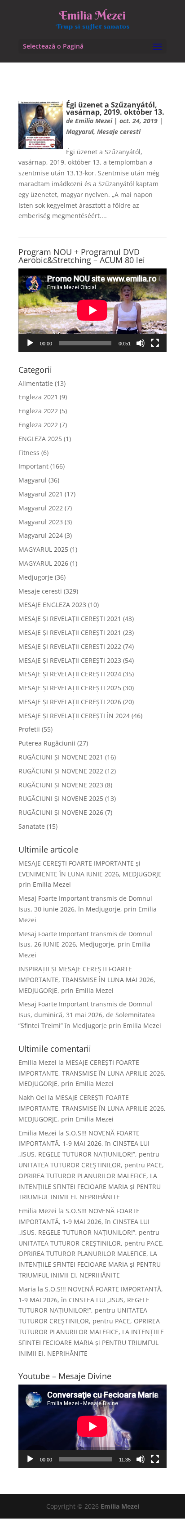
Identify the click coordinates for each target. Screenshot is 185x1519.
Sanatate (31, 826)
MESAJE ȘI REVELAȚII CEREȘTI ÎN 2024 (74, 715)
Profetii (29, 729)
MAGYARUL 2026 (43, 563)
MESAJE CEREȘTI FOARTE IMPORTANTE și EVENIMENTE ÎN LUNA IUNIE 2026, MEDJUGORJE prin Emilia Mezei (90, 874)
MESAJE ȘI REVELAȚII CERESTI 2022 (69, 646)
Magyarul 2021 (40, 494)
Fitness (29, 452)
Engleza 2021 (38, 397)
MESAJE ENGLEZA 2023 (52, 604)
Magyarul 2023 (40, 522)
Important (33, 466)
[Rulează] (30, 343)
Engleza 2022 (38, 411)
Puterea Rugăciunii (46, 743)
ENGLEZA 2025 (40, 438)
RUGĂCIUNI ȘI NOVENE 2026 (60, 812)
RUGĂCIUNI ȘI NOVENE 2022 (60, 771)
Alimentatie (35, 383)
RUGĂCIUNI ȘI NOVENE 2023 (60, 785)
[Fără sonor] (140, 343)
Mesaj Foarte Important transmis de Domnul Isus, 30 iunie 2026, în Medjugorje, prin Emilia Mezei (87, 909)
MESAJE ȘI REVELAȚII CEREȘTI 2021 (69, 618)
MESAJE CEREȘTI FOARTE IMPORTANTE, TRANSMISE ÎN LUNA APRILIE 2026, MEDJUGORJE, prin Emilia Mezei (92, 1073)
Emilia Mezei (93, 120)
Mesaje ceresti (119, 131)
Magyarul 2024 (40, 535)
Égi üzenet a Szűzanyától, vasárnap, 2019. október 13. (115, 108)
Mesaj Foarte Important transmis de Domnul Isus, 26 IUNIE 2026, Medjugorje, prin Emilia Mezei (85, 944)
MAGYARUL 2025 (43, 549)
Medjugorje (35, 577)
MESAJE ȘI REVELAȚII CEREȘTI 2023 (69, 660)
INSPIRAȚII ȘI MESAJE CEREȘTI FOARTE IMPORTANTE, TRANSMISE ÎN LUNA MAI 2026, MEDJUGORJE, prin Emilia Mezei (86, 980)
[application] (92, 310)
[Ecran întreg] (154, 343)
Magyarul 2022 (40, 508)
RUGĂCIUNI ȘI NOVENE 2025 (60, 798)
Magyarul (79, 131)
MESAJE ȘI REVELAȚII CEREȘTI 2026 (69, 701)
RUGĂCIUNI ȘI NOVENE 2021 (60, 757)
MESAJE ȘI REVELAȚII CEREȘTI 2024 (69, 674)
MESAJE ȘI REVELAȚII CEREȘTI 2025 (69, 688)
